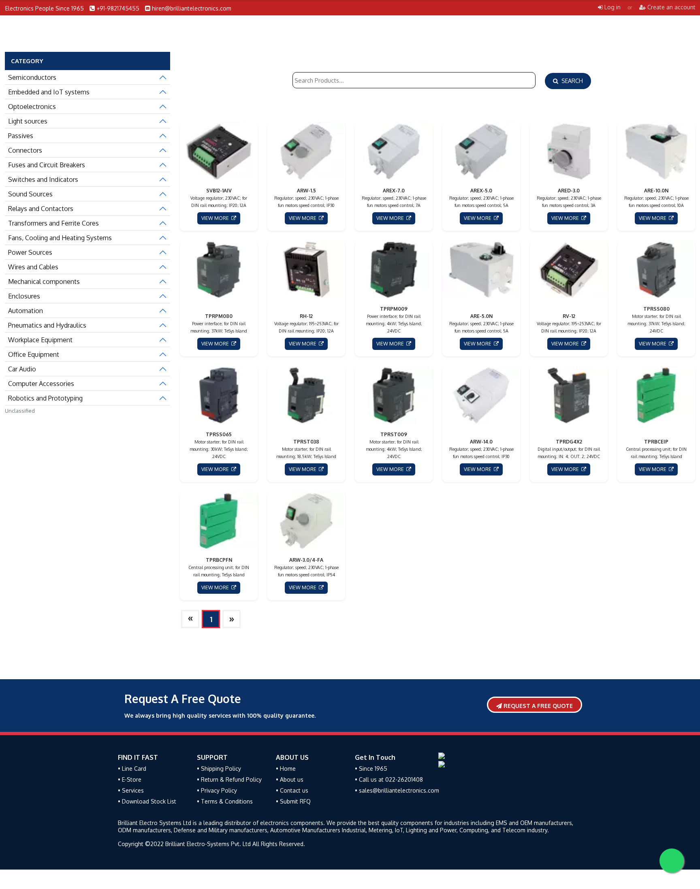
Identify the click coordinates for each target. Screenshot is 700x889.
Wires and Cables (33, 267)
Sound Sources (30, 194)
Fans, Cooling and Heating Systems (60, 238)
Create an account (671, 7)
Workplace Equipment (40, 340)
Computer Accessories (41, 383)
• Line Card (132, 768)
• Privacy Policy (217, 790)
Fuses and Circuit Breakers (46, 165)
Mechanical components (44, 281)
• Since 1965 (371, 768)
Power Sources (30, 252)
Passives (20, 136)
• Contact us (292, 790)
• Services (131, 790)
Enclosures (24, 296)
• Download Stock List (147, 801)
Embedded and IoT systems (49, 92)
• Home (286, 768)
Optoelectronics (32, 106)
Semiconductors (32, 77)
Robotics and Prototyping (45, 398)
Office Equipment (33, 354)
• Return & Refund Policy (229, 779)
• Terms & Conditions (225, 801)
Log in (612, 7)
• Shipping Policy (219, 768)
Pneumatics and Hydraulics (47, 325)
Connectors (25, 150)
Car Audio (22, 369)
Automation (25, 311)
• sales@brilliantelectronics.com (397, 790)
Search (570, 80)
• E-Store (129, 779)
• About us (289, 779)
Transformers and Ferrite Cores (53, 223)
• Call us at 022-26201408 (389, 779)
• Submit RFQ (293, 801)
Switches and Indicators (43, 179)
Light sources (27, 121)
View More (216, 218)
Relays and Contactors (40, 209)
